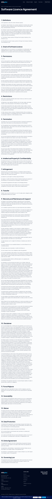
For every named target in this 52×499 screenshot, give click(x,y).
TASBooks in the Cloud (27, 483)
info (4, 2)
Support (25, 485)
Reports (25, 481)
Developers (25, 479)
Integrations (25, 477)
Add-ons (25, 474)
